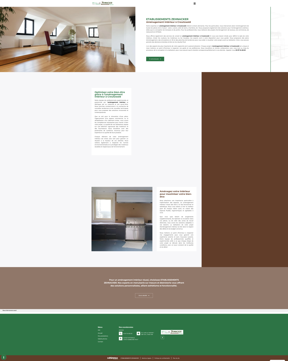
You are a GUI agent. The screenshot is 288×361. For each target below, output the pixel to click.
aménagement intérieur (221, 46)
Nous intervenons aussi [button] (9, 310)
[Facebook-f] (162, 337)
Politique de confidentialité (162, 358)
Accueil (100, 333)
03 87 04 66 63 (241, 50)
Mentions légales (146, 358)
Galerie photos (102, 339)
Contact (100, 341)
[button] (155, 59)
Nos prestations (103, 336)
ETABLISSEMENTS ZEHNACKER (130, 358)
